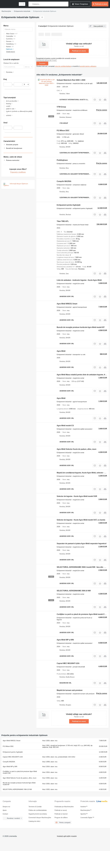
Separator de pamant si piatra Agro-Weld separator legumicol (81, 543)
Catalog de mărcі (34, 821)
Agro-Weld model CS (65, 425)
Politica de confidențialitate (38, 810)
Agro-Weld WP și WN (65, 640)
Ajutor (5, 810)
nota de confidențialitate (63, 66)
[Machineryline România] (9, 4)
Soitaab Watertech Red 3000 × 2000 (71, 80)
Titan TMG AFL (63, 221)
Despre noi (6, 806)
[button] (100, 100)
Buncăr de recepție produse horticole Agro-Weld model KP (81, 327)
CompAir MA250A (64, 181)
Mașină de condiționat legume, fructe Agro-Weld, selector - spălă (83, 473)
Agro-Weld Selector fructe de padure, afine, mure (76, 449)
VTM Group (61, 107)
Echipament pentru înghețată (68, 205)
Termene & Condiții (35, 806)
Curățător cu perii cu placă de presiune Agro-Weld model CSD (82, 614)
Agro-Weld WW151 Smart (67, 304)
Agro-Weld (61, 351)
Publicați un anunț (79, 51)
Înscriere (42, 63)
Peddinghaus (62, 160)
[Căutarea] (30, 4)
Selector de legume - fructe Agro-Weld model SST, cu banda (81, 520)
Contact (5, 814)
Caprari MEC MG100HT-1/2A (68, 663)
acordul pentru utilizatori (88, 66)
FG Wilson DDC (63, 130)
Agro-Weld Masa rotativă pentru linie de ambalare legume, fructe (83, 375)
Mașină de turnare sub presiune (69, 690)
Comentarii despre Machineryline (40, 817)
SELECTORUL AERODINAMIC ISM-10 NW (74, 591)
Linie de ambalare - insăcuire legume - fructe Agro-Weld (79, 280)
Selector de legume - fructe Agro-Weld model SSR (77, 496)
